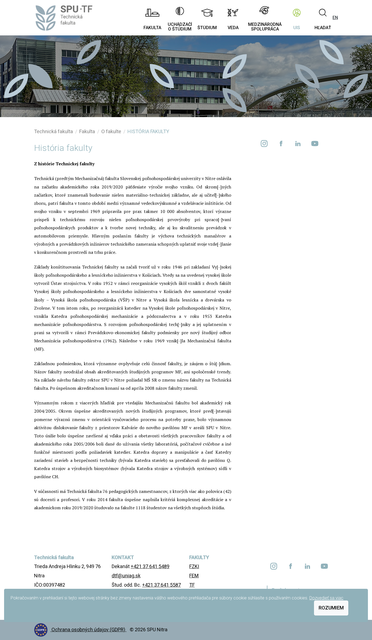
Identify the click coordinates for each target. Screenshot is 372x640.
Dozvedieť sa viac (326, 598)
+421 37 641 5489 (150, 566)
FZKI (194, 566)
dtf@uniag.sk (126, 575)
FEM (194, 575)
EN (335, 17)
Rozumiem (331, 608)
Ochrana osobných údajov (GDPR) (88, 629)
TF (192, 585)
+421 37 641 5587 (161, 585)
